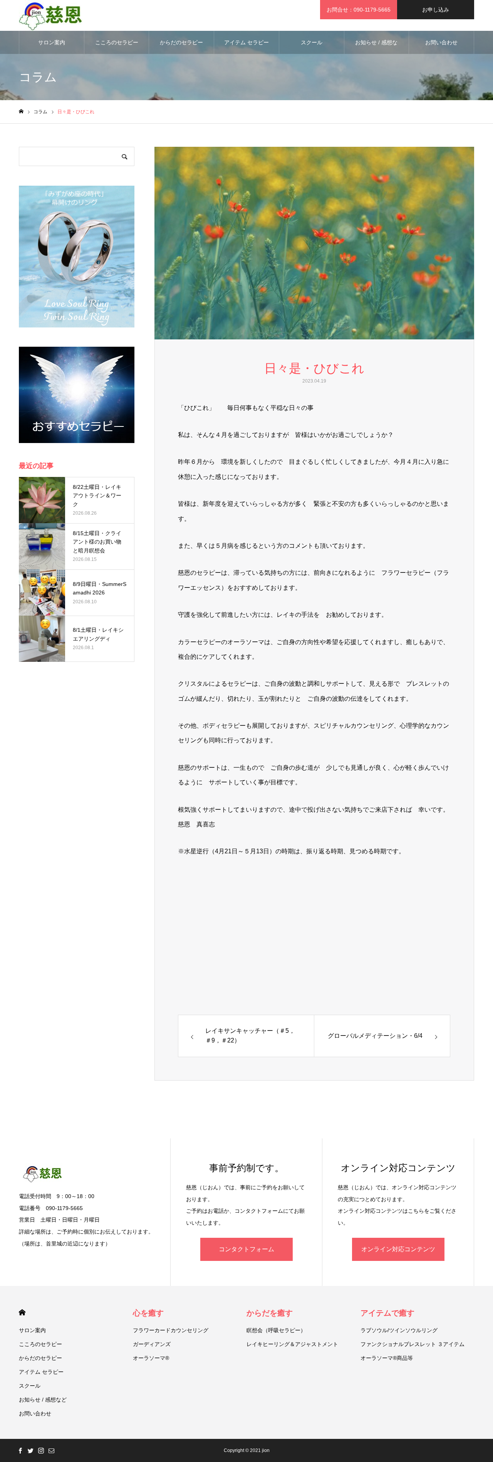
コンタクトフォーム (246, 1249)
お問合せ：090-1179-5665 (359, 10)
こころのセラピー (116, 42)
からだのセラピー (181, 42)
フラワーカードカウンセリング (170, 1330)
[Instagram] (41, 1450)
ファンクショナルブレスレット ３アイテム (412, 1344)
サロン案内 (51, 42)
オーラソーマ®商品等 (387, 1358)
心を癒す (148, 1313)
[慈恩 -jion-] (50, 15)
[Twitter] (30, 1450)
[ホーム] (21, 111)
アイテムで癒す (387, 1313)
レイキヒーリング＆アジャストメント (292, 1344)
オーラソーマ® (151, 1358)
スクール (311, 42)
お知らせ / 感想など (376, 46)
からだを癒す (269, 1313)
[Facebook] (20, 1450)
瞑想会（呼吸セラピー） (276, 1330)
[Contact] (51, 1450)
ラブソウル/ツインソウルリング (399, 1330)
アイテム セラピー (246, 42)
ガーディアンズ (152, 1344)
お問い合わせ (441, 42)
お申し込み (435, 10)
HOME (22, 1312)
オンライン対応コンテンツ (398, 1249)
